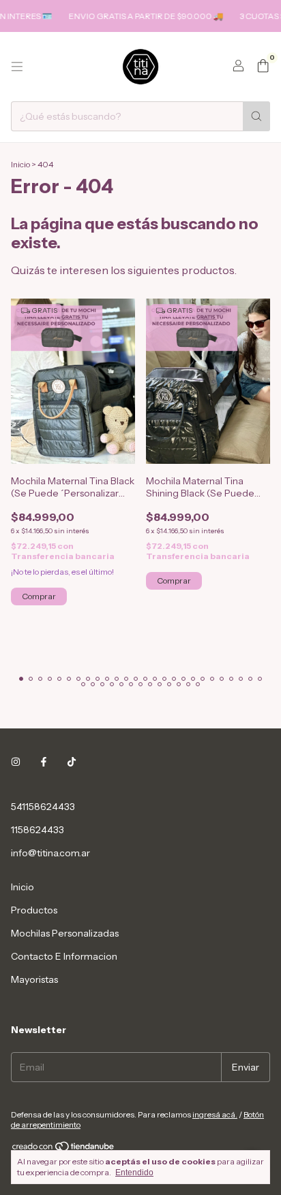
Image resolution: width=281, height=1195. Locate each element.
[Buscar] (256, 116)
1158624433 (37, 830)
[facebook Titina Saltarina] (43, 762)
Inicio (20, 164)
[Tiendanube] (64, 1149)
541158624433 (43, 807)
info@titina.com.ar (50, 853)
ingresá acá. (214, 1114)
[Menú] (17, 67)
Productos (34, 910)
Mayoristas (34, 979)
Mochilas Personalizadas (65, 933)
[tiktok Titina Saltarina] (71, 762)
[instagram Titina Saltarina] (15, 762)
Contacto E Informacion (64, 956)
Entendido (134, 1172)
